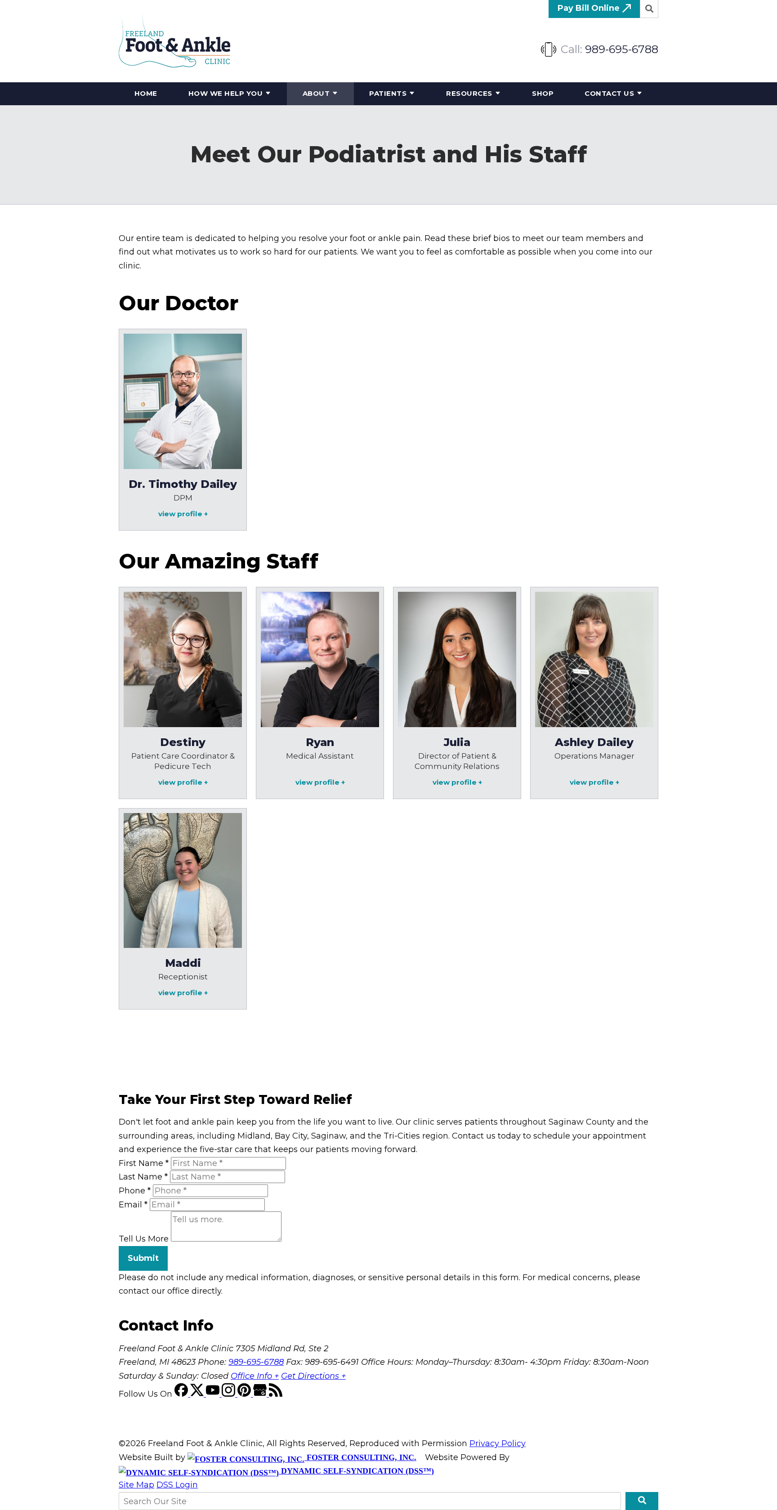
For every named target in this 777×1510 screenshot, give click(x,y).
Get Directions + (313, 1376)
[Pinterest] (245, 1394)
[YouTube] (214, 1394)
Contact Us (609, 93)
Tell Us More (144, 1239)
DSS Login (177, 1485)
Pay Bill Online (590, 8)
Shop (543, 93)
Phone (135, 1191)
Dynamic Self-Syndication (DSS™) (356, 1470)
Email (133, 1205)
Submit (143, 1258)
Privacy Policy (497, 1443)
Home (145, 93)
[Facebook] (182, 1394)
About (316, 93)
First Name (144, 1163)
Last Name (143, 1177)
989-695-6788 (621, 49)
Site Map (136, 1485)
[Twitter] (198, 1394)
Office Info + (255, 1376)
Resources (469, 93)
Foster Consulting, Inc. (360, 1457)
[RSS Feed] (275, 1394)
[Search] (649, 9)
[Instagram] (229, 1394)
